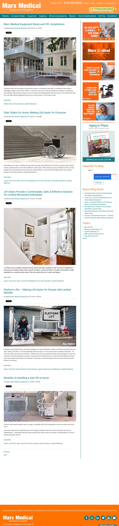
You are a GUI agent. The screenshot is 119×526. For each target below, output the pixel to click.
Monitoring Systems (58, 16)
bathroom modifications (93, 229)
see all (85, 238)
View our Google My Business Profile (114, 518)
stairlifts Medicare (31, 104)
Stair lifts (12, 369)
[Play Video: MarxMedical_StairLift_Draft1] (98, 30)
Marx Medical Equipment (19, 28)
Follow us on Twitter (103, 518)
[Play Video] (84, 38)
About (86, 3)
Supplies (43, 16)
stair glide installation (59, 181)
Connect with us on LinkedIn (97, 518)
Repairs (72, 16)
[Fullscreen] (113, 38)
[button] (98, 51)
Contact (100, 3)
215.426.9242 (73, 3)
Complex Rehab (18, 16)
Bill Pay (102, 16)
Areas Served (80, 511)
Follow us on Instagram (92, 518)
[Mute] (106, 38)
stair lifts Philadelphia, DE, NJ (30, 181)
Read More (7, 100)
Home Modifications (87, 16)
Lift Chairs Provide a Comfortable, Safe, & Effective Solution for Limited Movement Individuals (38, 193)
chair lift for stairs (14, 181)
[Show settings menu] (109, 38)
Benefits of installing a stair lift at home (26, 377)
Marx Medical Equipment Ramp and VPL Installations (34, 24)
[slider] (96, 38)
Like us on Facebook (86, 518)
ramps (11, 104)
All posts (7, 452)
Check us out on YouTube (109, 518)
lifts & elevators (19, 104)
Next (5, 455)
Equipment (32, 16)
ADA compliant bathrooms (93, 234)
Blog (93, 3)
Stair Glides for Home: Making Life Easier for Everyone (35, 112)
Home (4, 511)
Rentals (5, 16)
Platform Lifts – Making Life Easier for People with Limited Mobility (37, 291)
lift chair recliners (21, 369)
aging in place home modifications (49, 369)
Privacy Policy (111, 3)
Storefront (112, 16)
